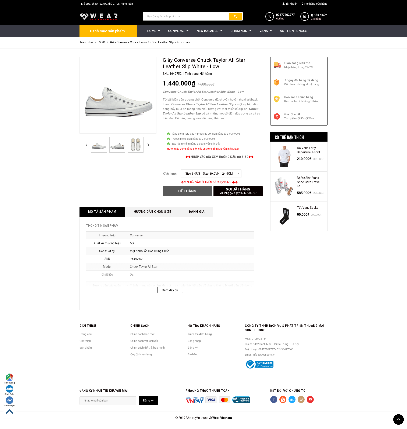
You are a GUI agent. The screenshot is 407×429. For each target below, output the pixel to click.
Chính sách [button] (139, 325)
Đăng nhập (194, 340)
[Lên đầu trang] (398, 419)
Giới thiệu (85, 340)
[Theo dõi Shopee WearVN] (282, 399)
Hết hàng (187, 191)
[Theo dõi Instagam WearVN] (301, 399)
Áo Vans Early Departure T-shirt (308, 150)
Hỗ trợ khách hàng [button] (204, 325)
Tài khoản (291, 3)
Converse (136, 235)
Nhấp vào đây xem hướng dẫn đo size (219, 157)
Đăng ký (193, 347)
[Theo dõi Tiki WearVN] (292, 399)
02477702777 (285, 15)
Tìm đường (9, 383)
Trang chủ (85, 334)
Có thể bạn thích (289, 137)
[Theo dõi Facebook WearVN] (273, 399)
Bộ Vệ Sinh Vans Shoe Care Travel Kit (308, 182)
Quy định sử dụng (141, 354)
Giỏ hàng (193, 354)
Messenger (9, 405)
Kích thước (170, 173)
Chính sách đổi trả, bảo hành (147, 347)
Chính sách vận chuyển (144, 340)
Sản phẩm (85, 347)
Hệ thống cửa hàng (316, 3)
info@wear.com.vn (264, 354)
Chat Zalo (9, 394)
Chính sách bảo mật (142, 334)
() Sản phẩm (319, 16)
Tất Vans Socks (307, 207)
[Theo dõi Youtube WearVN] (310, 399)
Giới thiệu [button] (87, 325)
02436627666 (285, 349)
